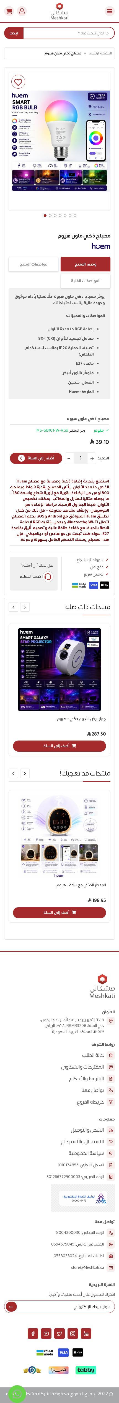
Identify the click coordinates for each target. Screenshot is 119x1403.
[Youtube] (46, 1333)
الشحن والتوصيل (87, 1130)
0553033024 (65, 1256)
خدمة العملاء (31, 576)
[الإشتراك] (11, 1307)
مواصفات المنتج (33, 264)
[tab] (85, 264)
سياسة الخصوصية (86, 1153)
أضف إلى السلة (41, 458)
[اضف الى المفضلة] (18, 82)
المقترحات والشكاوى (82, 1067)
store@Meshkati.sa (87, 1268)
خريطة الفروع (90, 1102)
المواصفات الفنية (85, 281)
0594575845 (62, 1244)
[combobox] (59, 33)
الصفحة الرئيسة (100, 53)
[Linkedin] (86, 1333)
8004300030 (68, 1233)
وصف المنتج (86, 264)
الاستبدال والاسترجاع (82, 1142)
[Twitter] (59, 1333)
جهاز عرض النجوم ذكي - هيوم (81, 719)
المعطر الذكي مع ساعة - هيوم (81, 885)
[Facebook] (33, 1333)
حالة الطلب (93, 1055)
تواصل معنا (92, 1090)
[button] (44, 215)
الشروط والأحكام (86, 1079)
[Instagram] (73, 1333)
